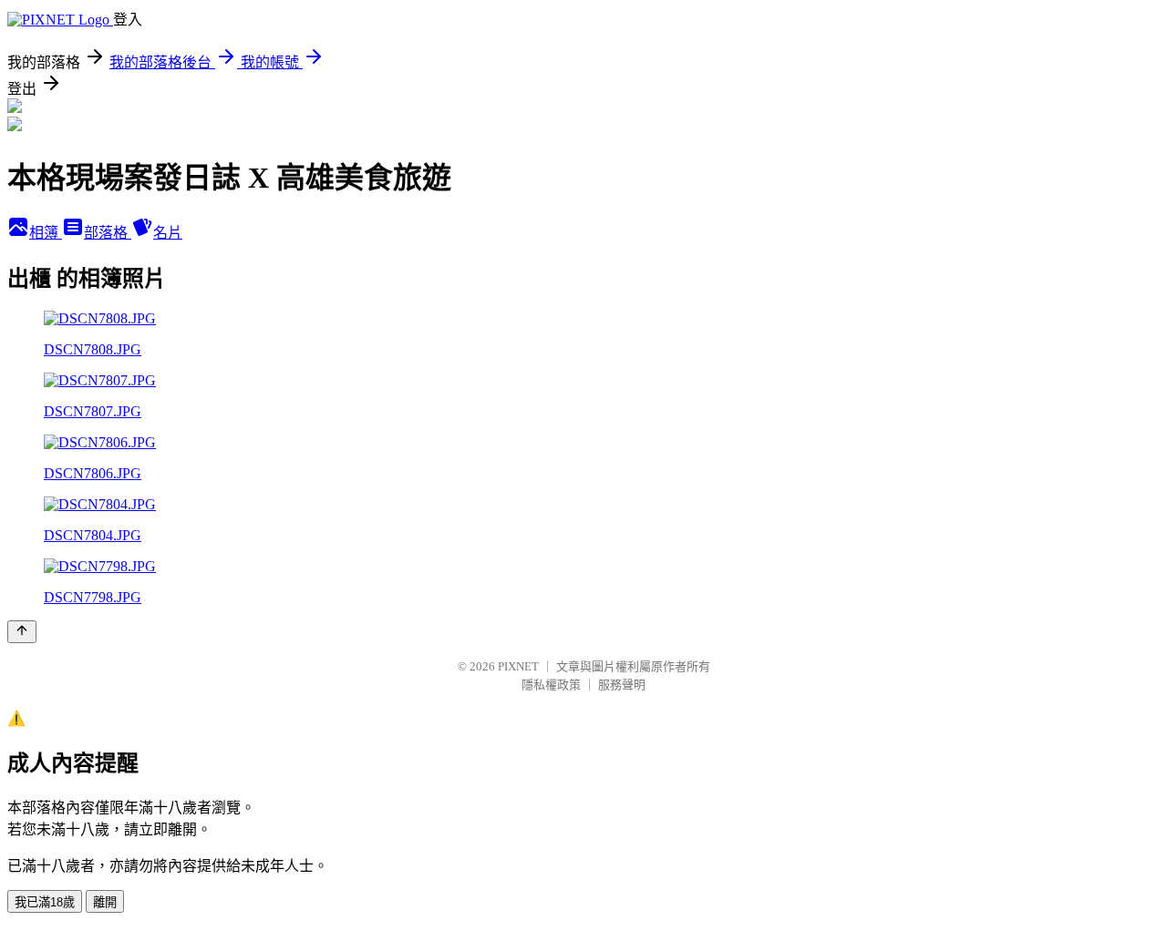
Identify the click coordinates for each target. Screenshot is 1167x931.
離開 (105, 902)
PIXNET (518, 666)
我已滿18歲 (45, 902)
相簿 (45, 232)
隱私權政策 (551, 684)
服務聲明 (621, 684)
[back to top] (21, 631)
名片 (167, 232)
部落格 (107, 232)
